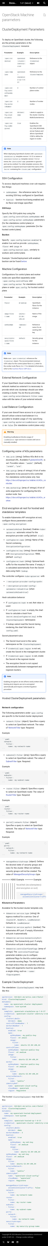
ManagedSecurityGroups (25, 874)
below (24, 261)
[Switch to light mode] (38, 3)
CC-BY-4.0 (10, 1237)
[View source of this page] (44, 15)
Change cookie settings (24, 1237)
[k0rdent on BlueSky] (8, 1242)
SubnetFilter (11, 761)
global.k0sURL (36, 460)
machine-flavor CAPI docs (21, 369)
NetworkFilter (14, 728)
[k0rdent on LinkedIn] (17, 1242)
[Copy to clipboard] (45, 739)
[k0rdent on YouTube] (13, 1242)
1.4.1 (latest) (25, 3)
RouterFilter (11, 795)
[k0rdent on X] (4, 1242)
